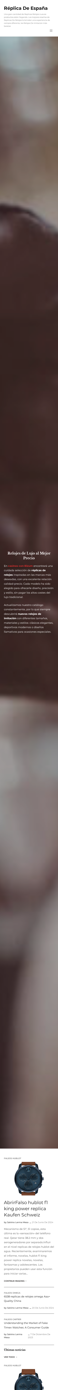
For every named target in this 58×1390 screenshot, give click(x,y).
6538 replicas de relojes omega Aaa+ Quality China (27, 1299)
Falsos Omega (12, 1293)
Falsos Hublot (12, 1158)
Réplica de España (26, 8)
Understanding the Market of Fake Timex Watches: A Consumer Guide (26, 1325)
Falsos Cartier (12, 1319)
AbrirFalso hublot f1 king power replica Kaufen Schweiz (26, 1209)
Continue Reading (14, 1281)
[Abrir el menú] (51, 31)
